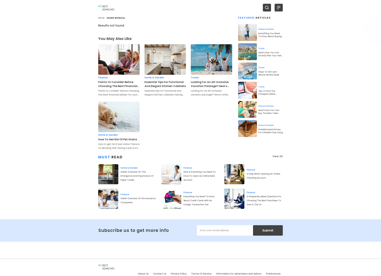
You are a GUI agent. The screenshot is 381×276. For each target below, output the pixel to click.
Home (101, 17)
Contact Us (159, 273)
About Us (143, 273)
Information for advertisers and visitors (238, 273)
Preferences (273, 273)
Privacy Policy (179, 273)
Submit (267, 230)
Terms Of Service (201, 273)
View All (278, 156)
